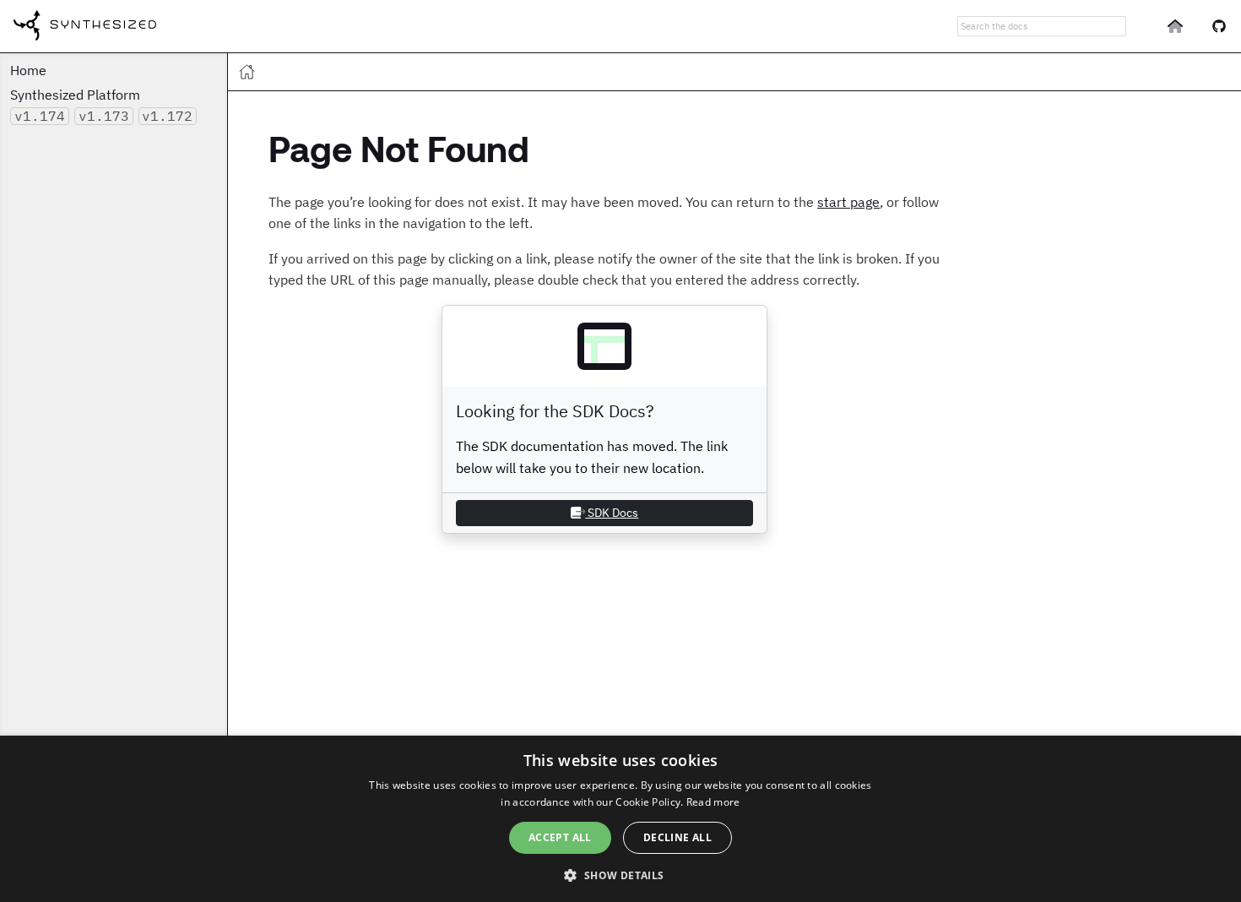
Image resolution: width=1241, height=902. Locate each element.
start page (848, 201)
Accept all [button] (560, 837)
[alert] (620, 819)
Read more (713, 802)
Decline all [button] (677, 837)
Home (28, 70)
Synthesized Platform (75, 94)
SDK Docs (611, 512)
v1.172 (167, 115)
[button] (620, 874)
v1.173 (104, 115)
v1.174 (39, 115)
